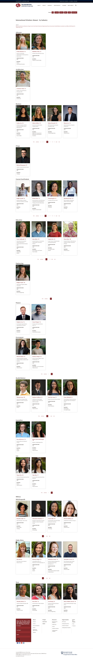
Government (52, 26)
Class (69, 12)
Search (75, 6)
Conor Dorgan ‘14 (36, 322)
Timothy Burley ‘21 (21, 601)
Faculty (53, 626)
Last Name (19, 630)
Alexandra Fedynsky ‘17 (38, 518)
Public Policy (18, 27)
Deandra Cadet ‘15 (21, 518)
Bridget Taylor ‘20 (21, 282)
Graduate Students (55, 628)
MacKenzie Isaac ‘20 (68, 198)
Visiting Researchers (65, 623)
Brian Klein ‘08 (67, 239)
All (52, 12)
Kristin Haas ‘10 (36, 198)
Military (68, 26)
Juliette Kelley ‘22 (36, 123)
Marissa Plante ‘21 (21, 356)
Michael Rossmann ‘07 (22, 165)
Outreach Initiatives (36, 625)
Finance (48, 26)
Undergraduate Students (54, 631)
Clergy (29, 26)
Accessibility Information (20, 656)
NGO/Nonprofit (72, 26)
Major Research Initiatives (54, 622)
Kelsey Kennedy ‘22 (52, 123)
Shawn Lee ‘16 (67, 123)
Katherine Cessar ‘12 (53, 559)
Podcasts (74, 625)
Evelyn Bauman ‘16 (21, 51)
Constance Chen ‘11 (21, 88)
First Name (19, 625)
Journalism (62, 26)
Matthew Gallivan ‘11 (37, 397)
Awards (34, 627)
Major (66, 12)
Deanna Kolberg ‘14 (68, 518)
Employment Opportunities (35, 630)
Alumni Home (74, 12)
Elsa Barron (19, 559)
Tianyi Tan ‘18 (20, 475)
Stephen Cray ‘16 (21, 322)
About (39, 5)
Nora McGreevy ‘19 (21, 439)
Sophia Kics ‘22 (51, 239)
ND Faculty (64, 621)
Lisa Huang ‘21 (51, 601)
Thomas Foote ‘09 (21, 397)
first (34, 141)
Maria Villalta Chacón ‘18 (70, 601)
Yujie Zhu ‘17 (35, 475)
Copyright (17, 652)
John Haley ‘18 (35, 239)
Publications (54, 624)
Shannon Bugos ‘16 (36, 559)
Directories (45, 621)
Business (25, 26)
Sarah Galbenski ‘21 (21, 239)
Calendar (64, 5)
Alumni (44, 623)
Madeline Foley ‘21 (36, 51)
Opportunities (57, 5)
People (44, 5)
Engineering (44, 26)
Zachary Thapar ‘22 (36, 356)
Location (56, 12)
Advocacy (17, 26)
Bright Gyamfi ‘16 (21, 198)
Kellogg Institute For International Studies (23, 653)
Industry (61, 12)
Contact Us (29, 654)
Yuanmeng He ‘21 (52, 198)
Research (50, 5)
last (59, 141)
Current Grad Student (34, 26)
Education (40, 26)
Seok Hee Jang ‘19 (52, 397)
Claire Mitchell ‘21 (68, 397)
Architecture (22, 26)
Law (65, 26)
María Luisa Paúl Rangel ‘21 (38, 440)
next (56, 141)
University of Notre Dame (26, 652)
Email (18, 634)
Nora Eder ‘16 (35, 601)
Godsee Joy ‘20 (20, 123)
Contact (34, 623)
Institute (34, 621)
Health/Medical (57, 26)
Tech (21, 27)
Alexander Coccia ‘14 (69, 559)
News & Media (70, 5)
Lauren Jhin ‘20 (51, 518)
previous (37, 141)
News (73, 623)
